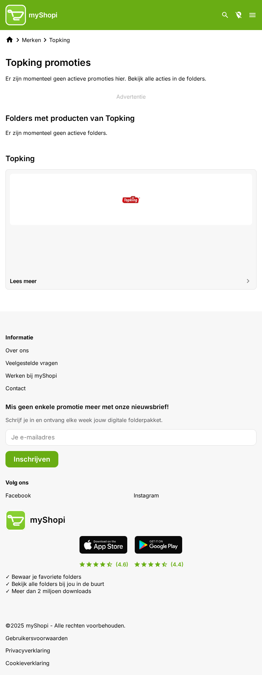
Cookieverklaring (27, 663)
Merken (31, 40)
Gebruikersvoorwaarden (36, 638)
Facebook (18, 495)
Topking (59, 40)
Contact (15, 388)
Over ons (17, 350)
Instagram (146, 495)
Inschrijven (32, 459)
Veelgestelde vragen (31, 363)
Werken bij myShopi (31, 375)
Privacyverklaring (27, 650)
